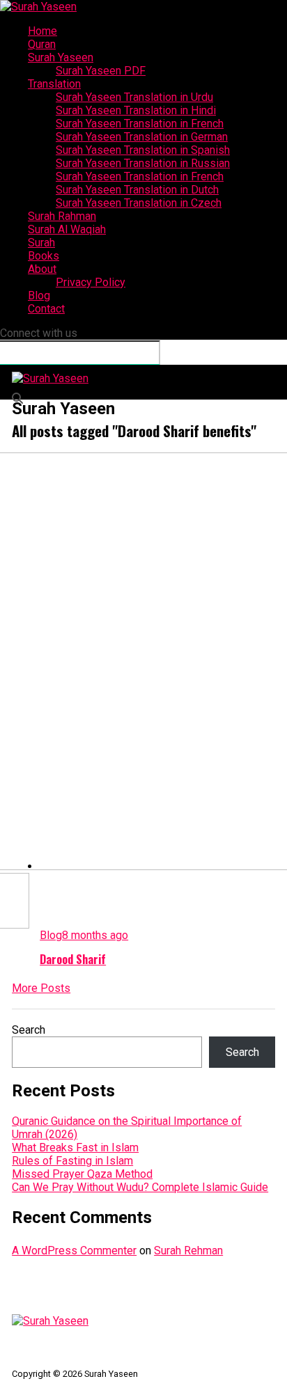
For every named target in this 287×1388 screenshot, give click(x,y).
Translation (54, 83)
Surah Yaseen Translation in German (142, 136)
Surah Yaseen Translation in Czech (139, 203)
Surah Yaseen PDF (101, 70)
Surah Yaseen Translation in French (140, 123)
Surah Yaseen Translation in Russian (143, 163)
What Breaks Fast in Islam (75, 1147)
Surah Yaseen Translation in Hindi (136, 110)
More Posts (41, 988)
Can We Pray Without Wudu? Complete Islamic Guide (140, 1187)
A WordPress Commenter (74, 1250)
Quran (42, 44)
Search (28, 1029)
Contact (46, 308)
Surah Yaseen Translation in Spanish (143, 150)
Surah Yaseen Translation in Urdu (134, 97)
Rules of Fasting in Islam (72, 1160)
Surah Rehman (188, 1250)
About (42, 269)
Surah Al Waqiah (67, 229)
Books (43, 255)
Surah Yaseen (60, 57)
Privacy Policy (90, 282)
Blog (39, 295)
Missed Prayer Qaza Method (82, 1174)
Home (42, 31)
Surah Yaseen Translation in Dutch (137, 189)
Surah (41, 242)
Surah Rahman (62, 216)
